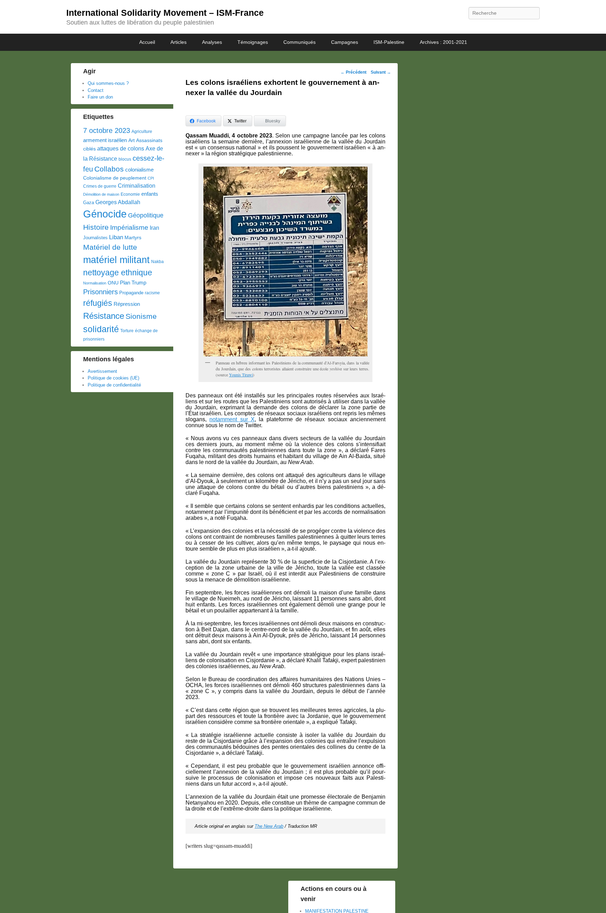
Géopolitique (145, 215)
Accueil (147, 42)
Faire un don (100, 97)
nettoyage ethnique (117, 272)
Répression (127, 304)
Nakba (157, 261)
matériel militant (116, 260)
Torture (127, 330)
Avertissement (102, 371)
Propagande (131, 292)
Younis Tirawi (241, 374)
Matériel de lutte (110, 247)
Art (131, 140)
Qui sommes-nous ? (108, 83)
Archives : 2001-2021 (443, 42)
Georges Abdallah (117, 202)
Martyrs (132, 237)
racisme (152, 292)
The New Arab (269, 826)
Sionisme (141, 316)
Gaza (88, 202)
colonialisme (139, 170)
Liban (116, 237)
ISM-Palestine (388, 42)
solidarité (101, 329)
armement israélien (105, 140)
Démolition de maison (101, 194)
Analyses (212, 42)
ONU (113, 283)
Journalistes (95, 237)
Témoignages (252, 42)
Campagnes (344, 42)
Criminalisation (136, 186)
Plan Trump (133, 283)
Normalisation (94, 283)
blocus (125, 159)
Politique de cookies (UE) (113, 378)
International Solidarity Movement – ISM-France (165, 13)
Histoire (96, 227)
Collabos (109, 169)
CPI (151, 178)
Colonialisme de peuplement (114, 178)
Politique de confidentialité (114, 385)
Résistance (103, 316)
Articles (178, 42)
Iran (154, 227)
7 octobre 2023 (106, 130)
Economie (130, 194)
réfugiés (97, 303)
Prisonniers (100, 292)
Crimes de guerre (99, 186)
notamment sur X (232, 419)
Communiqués (299, 42)
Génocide (105, 214)
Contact (95, 90)
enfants (149, 194)
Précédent (353, 72)
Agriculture (142, 131)
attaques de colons (120, 148)
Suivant (381, 72)
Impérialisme (129, 227)
